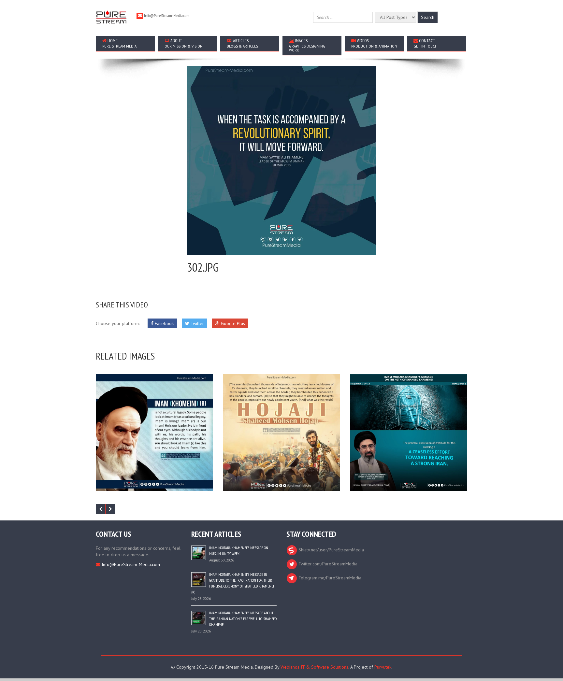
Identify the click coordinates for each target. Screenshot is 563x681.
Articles (242, 43)
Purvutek (382, 667)
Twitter (196, 323)
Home (119, 43)
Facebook (163, 323)
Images (307, 45)
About (184, 43)
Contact (425, 43)
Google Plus (232, 323)
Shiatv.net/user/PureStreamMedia (330, 550)
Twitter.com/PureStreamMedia (327, 564)
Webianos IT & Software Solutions (314, 667)
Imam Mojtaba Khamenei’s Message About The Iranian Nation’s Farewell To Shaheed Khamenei (243, 618)
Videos (374, 43)
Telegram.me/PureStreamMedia (329, 578)
